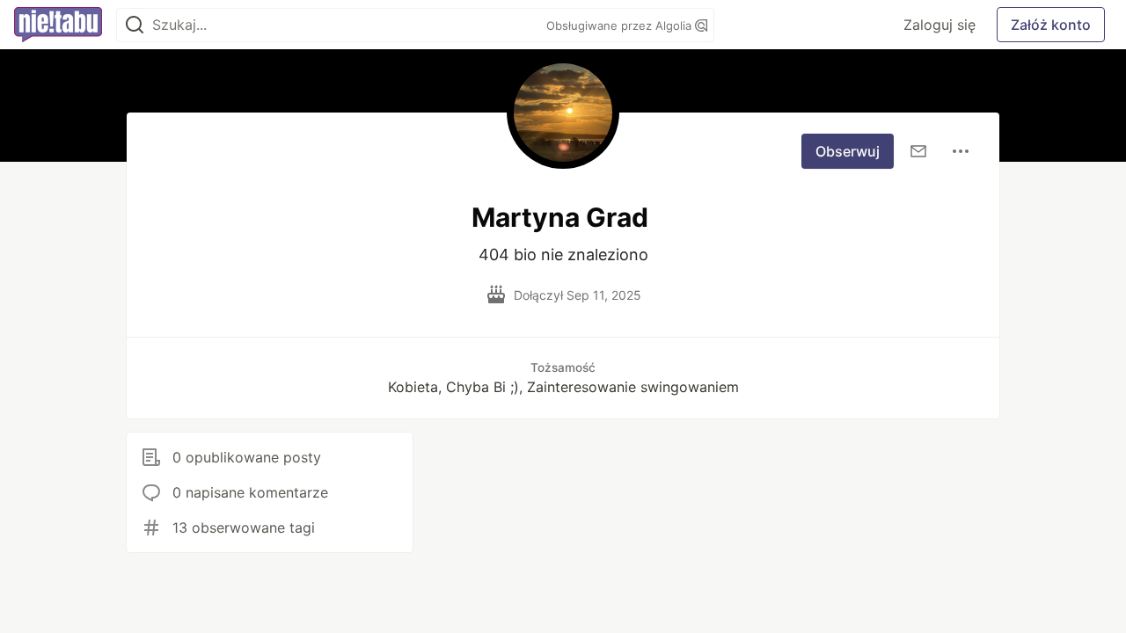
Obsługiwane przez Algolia (620, 25)
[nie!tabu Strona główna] (58, 24)
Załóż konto (1051, 24)
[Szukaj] (134, 25)
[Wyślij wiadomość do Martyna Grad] (918, 151)
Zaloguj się (939, 24)
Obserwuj (847, 151)
